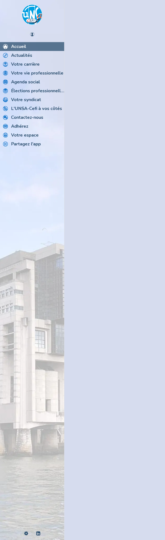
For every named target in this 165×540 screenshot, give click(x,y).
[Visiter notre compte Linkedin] (115, 506)
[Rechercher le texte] (76, 299)
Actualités (81, 21)
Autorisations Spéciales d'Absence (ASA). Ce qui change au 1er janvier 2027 (111, 250)
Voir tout (152, 22)
